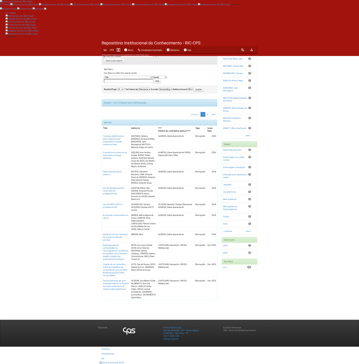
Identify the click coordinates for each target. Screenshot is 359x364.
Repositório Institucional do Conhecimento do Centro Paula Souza (126, 55)
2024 (225, 245)
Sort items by (132, 89)
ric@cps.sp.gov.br (171, 339)
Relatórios (172, 50)
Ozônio (226, 216)
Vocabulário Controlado (150, 50)
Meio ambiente (229, 199)
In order (154, 89)
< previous (227, 231)
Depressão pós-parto (232, 150)
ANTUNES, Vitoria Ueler (233, 66)
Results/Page (110, 89)
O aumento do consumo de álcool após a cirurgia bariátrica (115, 155)
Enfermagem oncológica (234, 167)
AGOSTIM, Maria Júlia (232, 59)
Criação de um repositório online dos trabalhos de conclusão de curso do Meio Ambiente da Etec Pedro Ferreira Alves (115, 270)
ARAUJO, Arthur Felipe (233, 81)
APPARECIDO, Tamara (233, 73)
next (214, 114)
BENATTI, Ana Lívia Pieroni (235, 128)
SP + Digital (5, 4)
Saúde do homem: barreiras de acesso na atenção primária (115, 237)
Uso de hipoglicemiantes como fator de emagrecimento (114, 191)
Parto (225, 224)
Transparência (107, 354)
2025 (225, 253)
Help (187, 50)
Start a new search (114, 61)
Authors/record (180, 89)
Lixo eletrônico (229, 192)
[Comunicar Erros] (45, 8)
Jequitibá (227, 185)
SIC (102, 358)
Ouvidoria (105, 349)
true (225, 267)
